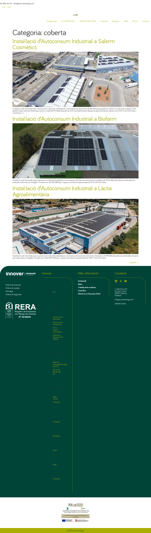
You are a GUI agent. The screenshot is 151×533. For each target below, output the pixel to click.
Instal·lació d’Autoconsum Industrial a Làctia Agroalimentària (62, 191)
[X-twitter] (120, 281)
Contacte (145, 21)
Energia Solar (52, 21)
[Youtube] (125, 281)
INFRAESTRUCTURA (88, 21)
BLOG (135, 21)
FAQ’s (126, 21)
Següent (134, 262)
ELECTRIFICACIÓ (68, 21)
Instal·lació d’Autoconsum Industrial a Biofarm (64, 118)
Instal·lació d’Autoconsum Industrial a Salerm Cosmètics (63, 44)
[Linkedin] (116, 281)
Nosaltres (115, 21)
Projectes (104, 21)
